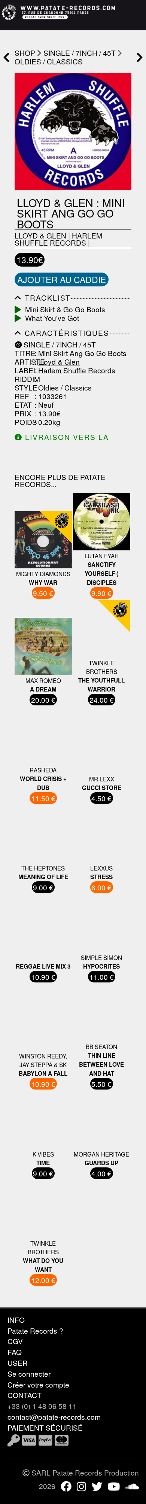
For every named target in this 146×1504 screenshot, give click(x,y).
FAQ (14, 1352)
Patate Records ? (35, 1330)
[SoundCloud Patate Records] (132, 1486)
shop (25, 53)
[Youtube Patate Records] (114, 1486)
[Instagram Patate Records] (81, 1486)
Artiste (24, 361)
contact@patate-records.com (54, 1417)
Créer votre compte (38, 1384)
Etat (23, 404)
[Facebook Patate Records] (66, 1486)
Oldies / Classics (49, 61)
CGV (15, 1341)
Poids (24, 421)
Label (24, 370)
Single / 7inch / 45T (79, 53)
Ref (22, 396)
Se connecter (29, 1373)
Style (24, 387)
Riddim (24, 378)
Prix (23, 413)
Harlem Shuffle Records (58, 238)
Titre (24, 353)
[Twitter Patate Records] (97, 1486)
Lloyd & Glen (40, 235)
